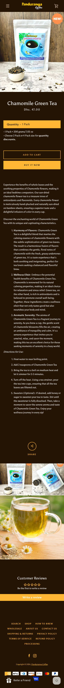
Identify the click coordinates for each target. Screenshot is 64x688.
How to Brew (44, 624)
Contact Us (49, 628)
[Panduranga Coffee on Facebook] (29, 655)
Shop (28, 624)
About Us (32, 628)
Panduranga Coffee (39, 664)
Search (16, 624)
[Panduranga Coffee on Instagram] (35, 655)
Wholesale (14, 628)
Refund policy (45, 639)
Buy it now (32, 165)
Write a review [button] (32, 597)
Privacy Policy (47, 634)
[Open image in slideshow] (32, 52)
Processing (32, 644)
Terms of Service (20, 639)
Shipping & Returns (20, 634)
